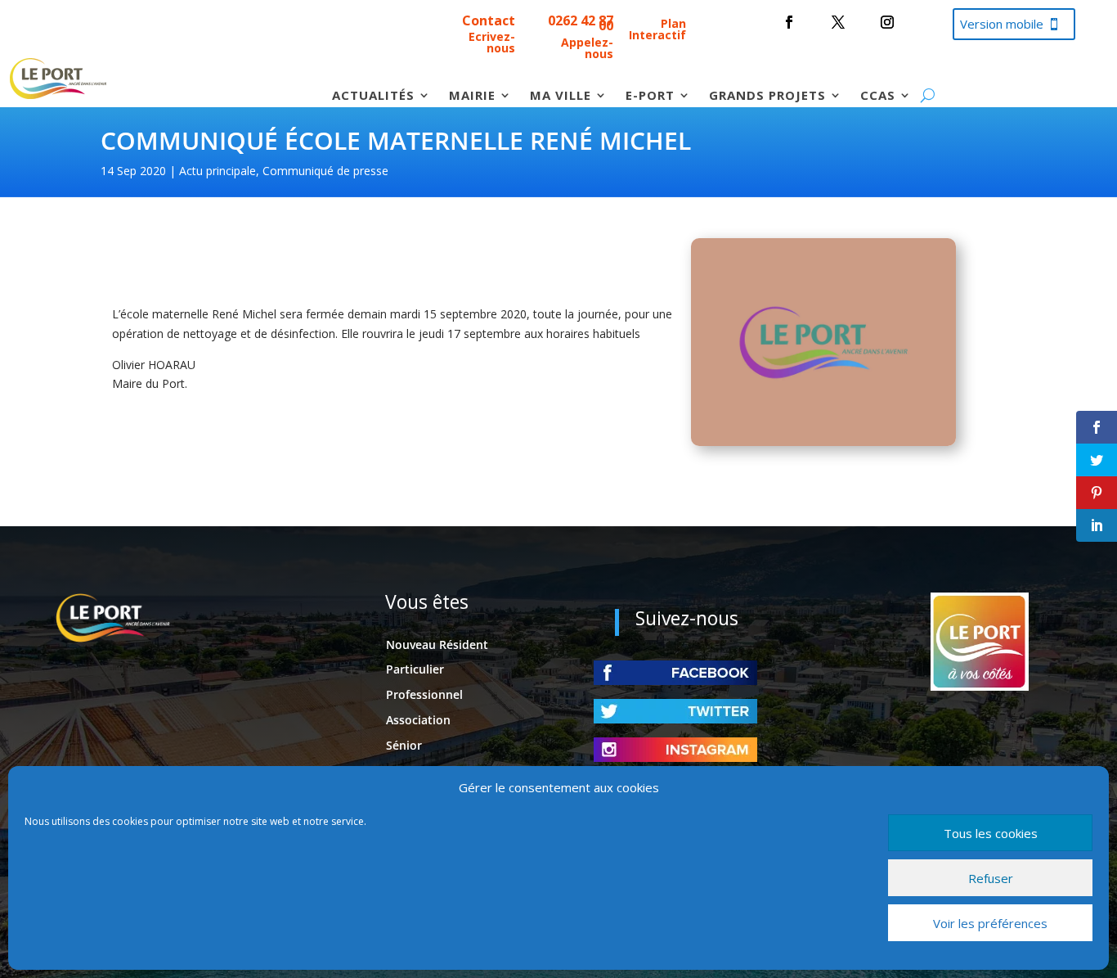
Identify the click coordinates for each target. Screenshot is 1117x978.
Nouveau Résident (437, 644)
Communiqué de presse (325, 170)
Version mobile (1001, 24)
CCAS (877, 96)
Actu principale (217, 170)
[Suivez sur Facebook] (789, 22)
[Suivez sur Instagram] (887, 22)
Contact (488, 20)
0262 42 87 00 (580, 22)
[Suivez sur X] (838, 22)
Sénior (404, 745)
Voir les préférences (990, 923)
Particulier (415, 669)
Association (418, 720)
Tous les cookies (991, 833)
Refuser (990, 878)
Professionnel (424, 694)
